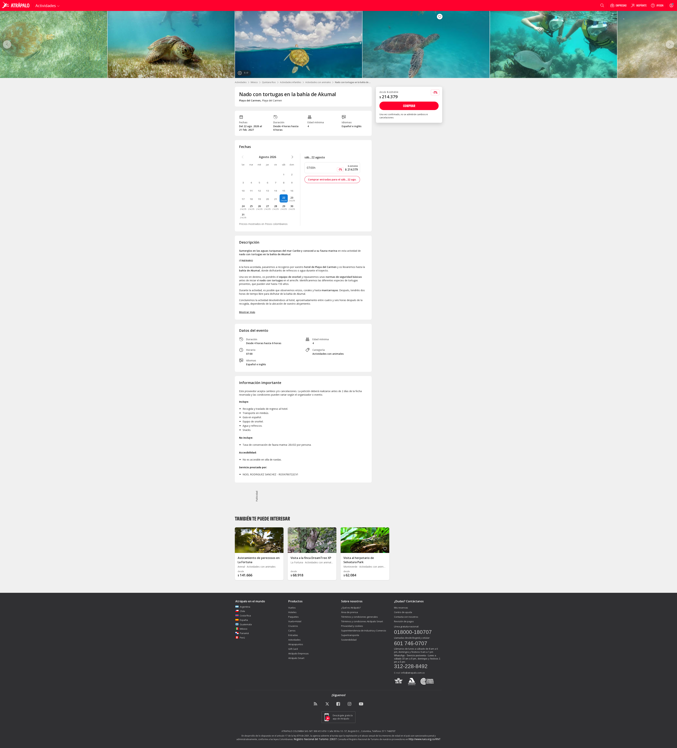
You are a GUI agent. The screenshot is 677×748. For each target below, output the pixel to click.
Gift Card (293, 649)
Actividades (240, 82)
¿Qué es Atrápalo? (351, 607)
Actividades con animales (318, 82)
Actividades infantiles (290, 82)
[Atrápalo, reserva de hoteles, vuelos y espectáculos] (16, 5)
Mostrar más (247, 312)
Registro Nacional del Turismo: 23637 (315, 739)
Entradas (293, 635)
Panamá (244, 633)
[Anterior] (7, 44)
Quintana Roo (269, 82)
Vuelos (292, 607)
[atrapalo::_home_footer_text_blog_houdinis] (316, 704)
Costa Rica (245, 615)
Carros (291, 630)
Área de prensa (349, 612)
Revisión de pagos (404, 621)
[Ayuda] (657, 5)
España (244, 620)
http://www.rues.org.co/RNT (425, 739)
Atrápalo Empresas (298, 653)
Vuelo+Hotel (294, 621)
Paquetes (293, 617)
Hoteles (292, 612)
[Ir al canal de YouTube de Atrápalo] (361, 704)
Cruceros (293, 626)
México (254, 82)
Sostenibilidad (348, 639)
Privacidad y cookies (352, 626)
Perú (242, 637)
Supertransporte (350, 635)
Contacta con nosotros (406, 617)
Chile (242, 611)
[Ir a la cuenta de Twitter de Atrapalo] (327, 704)
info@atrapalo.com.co (413, 672)
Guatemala (246, 624)
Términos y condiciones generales (359, 617)
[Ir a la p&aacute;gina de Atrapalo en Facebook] (338, 704)
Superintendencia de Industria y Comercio (363, 630)
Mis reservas (401, 607)
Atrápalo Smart (296, 658)
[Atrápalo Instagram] (350, 704)
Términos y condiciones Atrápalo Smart (362, 621)
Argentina (245, 606)
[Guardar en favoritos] (440, 16)
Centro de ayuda (403, 612)
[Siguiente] (670, 44)
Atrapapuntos (295, 644)
